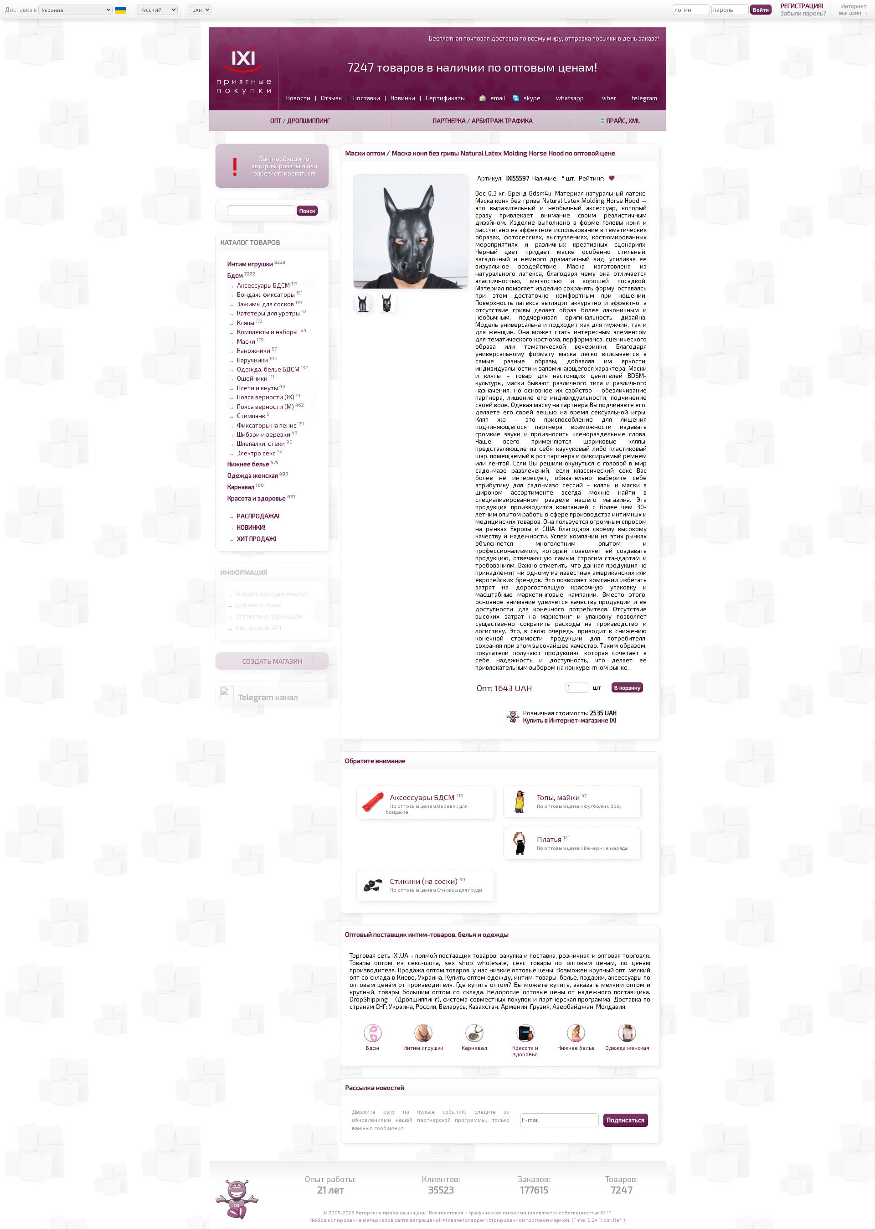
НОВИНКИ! (251, 527)
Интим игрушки (250, 264)
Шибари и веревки (263, 434)
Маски (246, 341)
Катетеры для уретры (268, 313)
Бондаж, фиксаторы (266, 295)
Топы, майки (558, 797)
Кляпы (245, 322)
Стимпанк (251, 416)
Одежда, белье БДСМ (268, 369)
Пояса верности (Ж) (265, 397)
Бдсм (235, 275)
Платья (549, 839)
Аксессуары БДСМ (263, 285)
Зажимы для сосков (265, 304)
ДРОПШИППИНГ (308, 120)
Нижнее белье (248, 464)
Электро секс (256, 453)
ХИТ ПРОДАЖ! (256, 538)
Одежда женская (252, 475)
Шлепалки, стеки (261, 444)
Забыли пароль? (803, 13)
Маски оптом (365, 153)
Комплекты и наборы (267, 332)
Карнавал (240, 487)
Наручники (252, 360)
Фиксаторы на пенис (267, 425)
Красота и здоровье (256, 498)
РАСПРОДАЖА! (258, 516)
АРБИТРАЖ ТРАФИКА (502, 120)
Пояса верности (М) (265, 406)
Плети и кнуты (257, 388)
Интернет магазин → (853, 9)
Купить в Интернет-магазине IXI (569, 720)
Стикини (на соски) (424, 881)
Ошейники (252, 378)
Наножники (253, 351)
